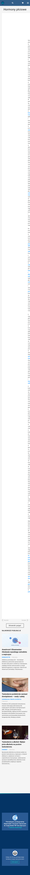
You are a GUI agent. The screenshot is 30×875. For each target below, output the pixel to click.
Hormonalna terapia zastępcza (11, 699)
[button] (12, 3)
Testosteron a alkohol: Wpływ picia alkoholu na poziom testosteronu (13, 744)
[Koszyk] (22, 3)
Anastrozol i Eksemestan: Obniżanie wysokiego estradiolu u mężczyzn (14, 652)
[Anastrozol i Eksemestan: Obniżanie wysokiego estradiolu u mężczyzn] (15, 640)
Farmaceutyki (6, 657)
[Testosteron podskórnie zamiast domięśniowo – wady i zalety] (15, 685)
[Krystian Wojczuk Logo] (2, 2)
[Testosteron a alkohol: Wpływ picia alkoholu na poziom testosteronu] (15, 733)
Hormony (4, 749)
